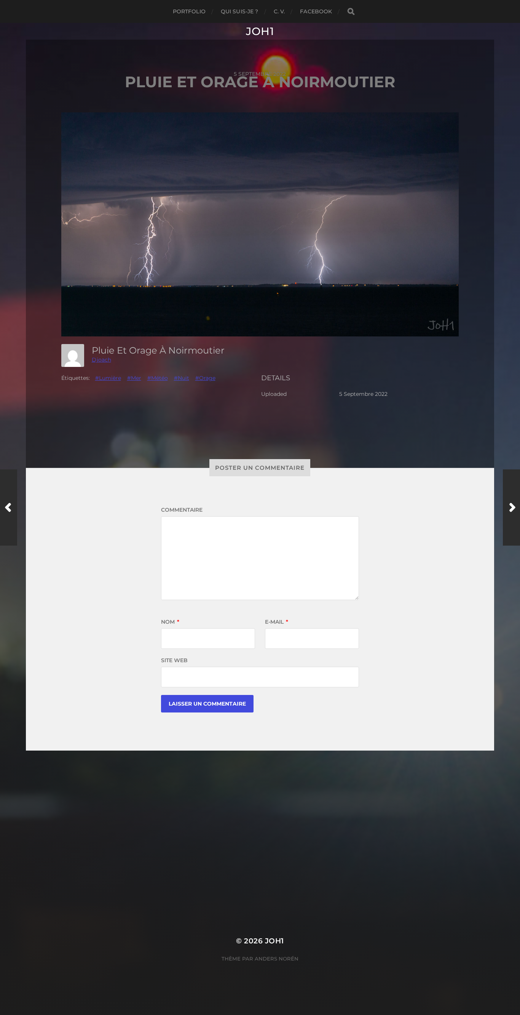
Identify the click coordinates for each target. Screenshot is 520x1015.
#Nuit (181, 378)
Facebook (316, 11)
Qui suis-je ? (239, 11)
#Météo (157, 378)
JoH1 (260, 31)
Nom (170, 621)
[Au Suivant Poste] (511, 507)
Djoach (101, 359)
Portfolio (189, 11)
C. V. (279, 11)
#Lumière (108, 378)
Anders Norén (276, 959)
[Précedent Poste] (8, 507)
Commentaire (182, 509)
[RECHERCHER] (351, 11)
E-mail (276, 621)
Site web (174, 660)
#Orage (205, 378)
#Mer (134, 378)
